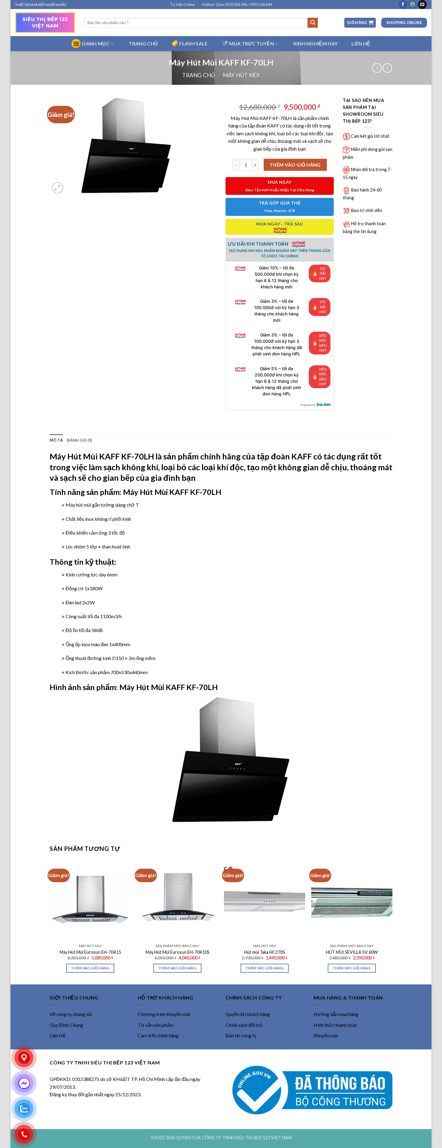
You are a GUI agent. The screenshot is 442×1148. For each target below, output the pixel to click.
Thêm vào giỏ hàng (295, 164)
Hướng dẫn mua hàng (336, 1014)
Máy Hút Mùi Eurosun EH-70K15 (90, 952)
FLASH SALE (193, 43)
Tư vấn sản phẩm (155, 1025)
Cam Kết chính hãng (158, 1035)
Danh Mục (95, 43)
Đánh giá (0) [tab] (79, 440)
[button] (360, 23)
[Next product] (377, 67)
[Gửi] (313, 23)
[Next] (392, 921)
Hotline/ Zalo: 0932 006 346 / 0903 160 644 (237, 4)
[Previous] (49, 921)
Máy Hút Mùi (241, 75)
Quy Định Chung (66, 1025)
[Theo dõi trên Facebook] (403, 4)
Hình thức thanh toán (335, 1025)
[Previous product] (387, 67)
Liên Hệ (58, 1035)
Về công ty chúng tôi (71, 1014)
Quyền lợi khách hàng (248, 1014)
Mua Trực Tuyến (251, 43)
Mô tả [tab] (56, 440)
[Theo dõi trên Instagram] (412, 4)
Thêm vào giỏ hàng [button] (90, 968)
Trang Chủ (143, 43)
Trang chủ (198, 75)
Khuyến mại (326, 1035)
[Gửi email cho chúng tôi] (422, 4)
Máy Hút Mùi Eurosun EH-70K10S (178, 952)
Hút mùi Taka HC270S (264, 952)
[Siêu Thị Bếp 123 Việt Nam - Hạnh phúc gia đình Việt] (45, 22)
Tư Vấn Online (182, 4)
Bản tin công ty (241, 1035)
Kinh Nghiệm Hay (315, 43)
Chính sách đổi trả (244, 1025)
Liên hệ (360, 43)
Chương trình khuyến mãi (164, 1014)
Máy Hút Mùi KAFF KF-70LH (102, 456)
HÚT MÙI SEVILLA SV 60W (352, 952)
